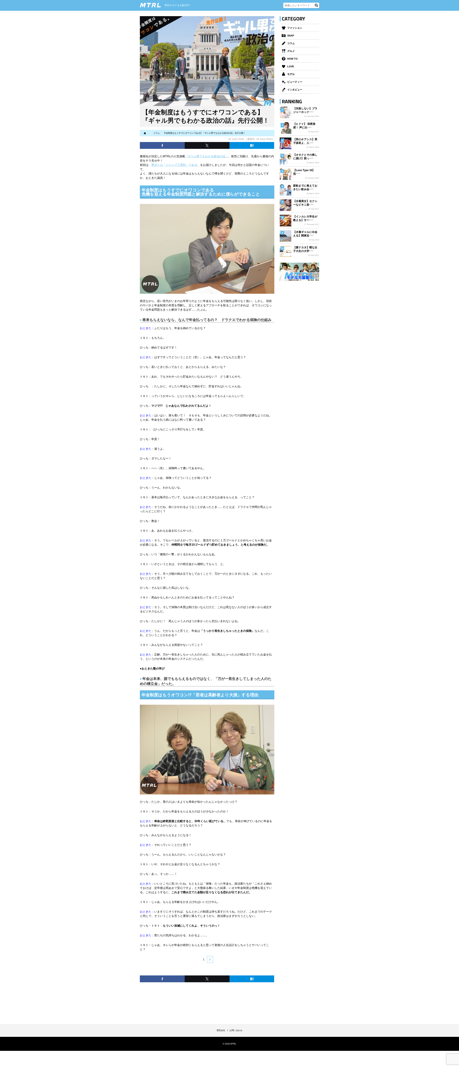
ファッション (294, 27)
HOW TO (292, 58)
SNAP (290, 35)
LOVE (290, 66)
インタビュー (294, 89)
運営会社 (221, 1030)
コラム (291, 43)
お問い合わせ (236, 1030)
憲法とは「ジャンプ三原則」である (174, 164)
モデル (291, 74)
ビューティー (294, 81)
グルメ (291, 51)
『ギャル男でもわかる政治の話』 (206, 156)
